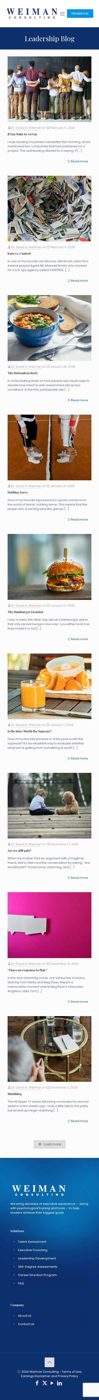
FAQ (21, 1283)
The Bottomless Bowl (22, 373)
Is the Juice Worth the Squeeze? (30, 731)
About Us (24, 1316)
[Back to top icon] (49, 1362)
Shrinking (15, 1094)
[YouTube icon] (52, 1383)
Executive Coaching (32, 1250)
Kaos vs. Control (19, 253)
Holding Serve (18, 492)
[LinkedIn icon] (59, 1383)
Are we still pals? (19, 850)
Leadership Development (37, 1258)
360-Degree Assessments (37, 1266)
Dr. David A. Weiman (26, 128)
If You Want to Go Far (22, 134)
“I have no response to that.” (27, 970)
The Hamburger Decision (25, 612)
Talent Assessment (32, 1242)
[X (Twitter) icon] (44, 1383)
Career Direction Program (37, 1275)
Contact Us (26, 1324)
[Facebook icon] (37, 1383)
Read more (79, 161)
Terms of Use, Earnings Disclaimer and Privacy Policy (51, 1373)
